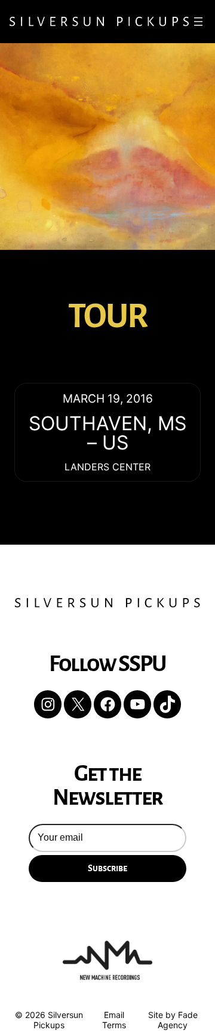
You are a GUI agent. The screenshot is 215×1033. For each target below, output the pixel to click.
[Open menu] (198, 21)
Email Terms (114, 1020)
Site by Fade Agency (173, 1020)
